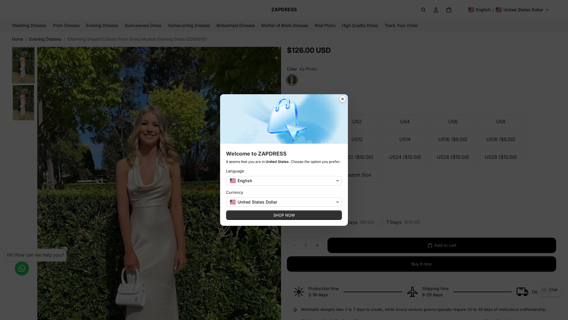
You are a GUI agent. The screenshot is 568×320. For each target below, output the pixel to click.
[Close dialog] (342, 99)
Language (235, 171)
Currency (234, 192)
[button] (284, 180)
